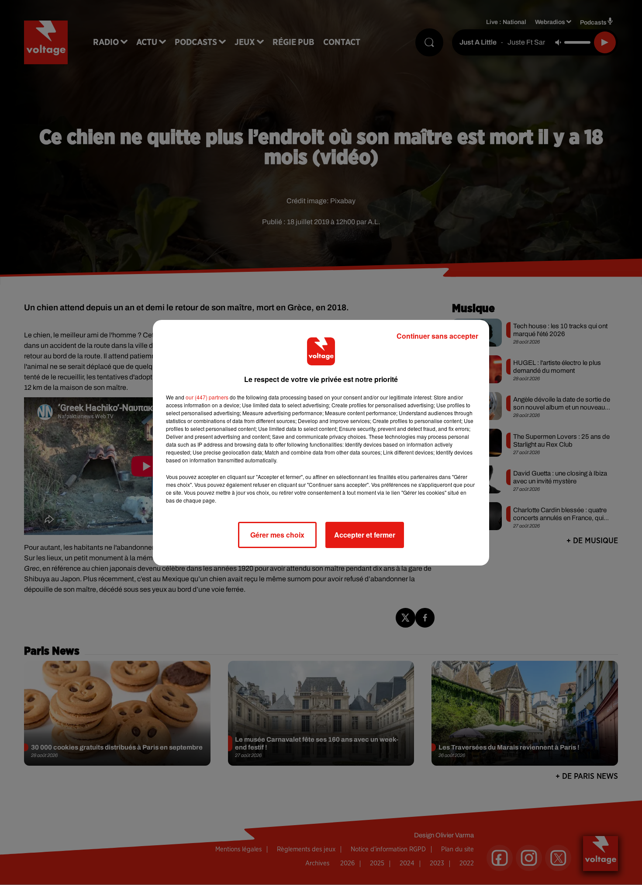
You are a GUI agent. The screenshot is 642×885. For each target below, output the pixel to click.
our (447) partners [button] (207, 397)
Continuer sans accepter (437, 336)
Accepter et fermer (364, 535)
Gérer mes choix (277, 535)
